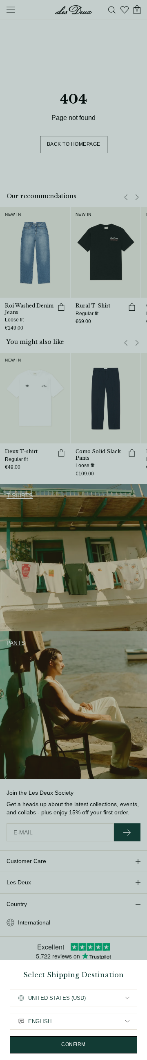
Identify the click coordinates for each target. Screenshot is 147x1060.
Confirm (73, 1044)
